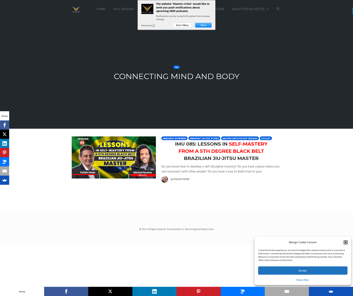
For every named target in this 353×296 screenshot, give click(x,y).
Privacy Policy (302, 279)
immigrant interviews (174, 138)
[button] (345, 242)
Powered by (146, 25)
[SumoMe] (4, 180)
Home (101, 9)
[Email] (4, 171)
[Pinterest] (4, 152)
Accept (303, 270)
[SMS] (4, 161)
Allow (203, 25)
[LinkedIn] (4, 143)
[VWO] (156, 25)
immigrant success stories (204, 138)
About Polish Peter (248, 9)
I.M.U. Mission (123, 9)
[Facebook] (4, 125)
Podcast (265, 138)
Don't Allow (182, 25)
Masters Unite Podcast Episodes (240, 138)
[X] (4, 134)
